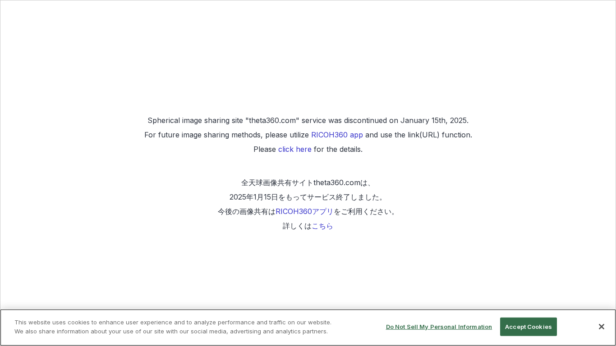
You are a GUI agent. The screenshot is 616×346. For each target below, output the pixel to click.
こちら (322, 225)
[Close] (601, 327)
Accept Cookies (528, 326)
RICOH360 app (337, 134)
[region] (308, 327)
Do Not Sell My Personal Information (439, 326)
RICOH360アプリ (305, 211)
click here (295, 149)
